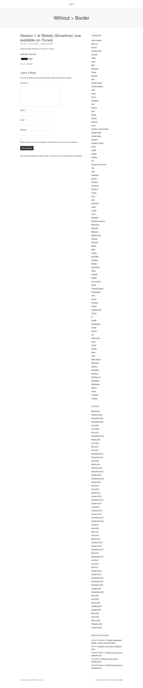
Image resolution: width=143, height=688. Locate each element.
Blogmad (94, 68)
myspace (94, 260)
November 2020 (97, 421)
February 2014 (96, 510)
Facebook (95, 100)
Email (23, 120)
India (93, 171)
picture (93, 299)
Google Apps (96, 132)
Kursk (93, 207)
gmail (93, 125)
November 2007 (97, 585)
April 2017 (95, 450)
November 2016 (97, 457)
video (93, 352)
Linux (93, 214)
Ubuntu (94, 348)
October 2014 (96, 503)
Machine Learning (98, 221)
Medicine (94, 231)
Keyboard (95, 203)
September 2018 (97, 436)
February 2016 (96, 468)
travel (93, 341)
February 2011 (96, 570)
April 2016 (95, 461)
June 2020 (95, 429)
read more (24, 54)
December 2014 (97, 500)
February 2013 (96, 542)
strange (94, 331)
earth (93, 90)
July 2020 (95, 425)
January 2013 (96, 546)
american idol (96, 51)
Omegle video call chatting (96, 686)
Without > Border (71, 17)
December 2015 (97, 471)
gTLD (93, 146)
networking (95, 267)
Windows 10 (96, 377)
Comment (24, 83)
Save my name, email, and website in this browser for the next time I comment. (49, 142)
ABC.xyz (94, 44)
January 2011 (96, 574)
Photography (96, 292)
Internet (94, 178)
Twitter (93, 345)
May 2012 (95, 553)
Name (23, 110)
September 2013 (97, 521)
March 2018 (95, 439)
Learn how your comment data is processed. (66, 156)
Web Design (96, 359)
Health (93, 150)
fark (92, 104)
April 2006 (95, 617)
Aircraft (94, 47)
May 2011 (95, 567)
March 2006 (95, 620)
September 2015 (97, 478)
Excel (93, 97)
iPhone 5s (95, 185)
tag (92, 334)
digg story (32, 54)
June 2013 (95, 528)
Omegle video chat (79, 686)
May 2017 (95, 446)
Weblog (94, 366)
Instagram (95, 175)
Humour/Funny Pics (98, 164)
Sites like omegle (40, 686)
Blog (93, 65)
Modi (93, 249)
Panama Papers (97, 288)
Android (94, 54)
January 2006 (96, 627)
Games (94, 118)
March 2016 (95, 464)
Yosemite (94, 395)
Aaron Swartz (96, 40)
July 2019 (95, 432)
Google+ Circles (97, 143)
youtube (94, 398)
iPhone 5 (94, 182)
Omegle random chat (26, 686)
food (93, 111)
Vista (93, 356)
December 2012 (97, 549)
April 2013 (95, 535)
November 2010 (97, 581)
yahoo (93, 391)
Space (93, 327)
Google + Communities (99, 129)
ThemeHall (119, 680)
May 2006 (95, 613)
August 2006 (96, 609)
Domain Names (97, 86)
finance (94, 107)
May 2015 (95, 485)
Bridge (93, 72)
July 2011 (95, 560)
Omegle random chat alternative (59, 686)
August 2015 (96, 482)
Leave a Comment (47, 44)
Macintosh (95, 224)
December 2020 (97, 418)
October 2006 (96, 606)
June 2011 (95, 563)
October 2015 (96, 475)
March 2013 (95, 539)
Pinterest (94, 302)
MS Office (95, 256)
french (93, 114)
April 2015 (95, 489)
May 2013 (95, 531)
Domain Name (96, 83)
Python (94, 313)
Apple (93, 58)
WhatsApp (95, 370)
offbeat (94, 278)
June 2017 (95, 443)
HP (92, 161)
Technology (95, 338)
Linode (94, 210)
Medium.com (96, 235)
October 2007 (96, 588)
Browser (94, 75)
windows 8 (95, 380)
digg (93, 79)
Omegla (15, 686)
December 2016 (97, 453)
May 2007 (95, 595)
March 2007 (95, 602)
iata (92, 168)
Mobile (93, 246)
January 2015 (96, 496)
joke (93, 200)
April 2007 (95, 599)
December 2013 (97, 517)
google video (96, 136)
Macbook (94, 217)
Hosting (94, 157)
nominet (94, 274)
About (71, 4)
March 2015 (95, 492)
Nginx (93, 270)
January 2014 (96, 514)
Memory (94, 239)
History (94, 153)
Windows (94, 373)
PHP (93, 295)
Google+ (94, 139)
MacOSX (94, 228)
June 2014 (95, 507)
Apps (93, 61)
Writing (94, 387)
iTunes (93, 192)
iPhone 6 (94, 189)
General (30, 64)
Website (23, 129)
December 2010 (97, 578)
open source (96, 281)
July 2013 (95, 524)
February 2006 (96, 624)
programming (96, 309)
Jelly (93, 196)
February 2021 (96, 414)
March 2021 (95, 411)
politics (94, 306)
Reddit (93, 320)
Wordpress (95, 384)
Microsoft (94, 242)
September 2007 (97, 592)
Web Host (95, 363)
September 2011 (97, 556)
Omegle (9, 686)
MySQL (94, 263)
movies (94, 253)
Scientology (95, 324)
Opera (93, 285)
